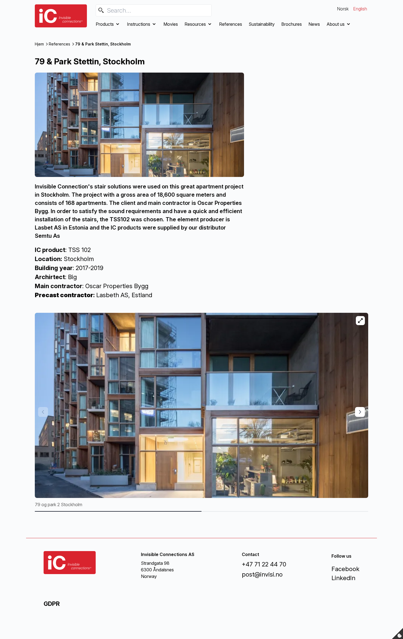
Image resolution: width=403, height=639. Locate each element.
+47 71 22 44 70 (264, 564)
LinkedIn (343, 577)
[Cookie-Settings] (397, 633)
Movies (170, 24)
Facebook (345, 568)
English (360, 9)
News (314, 24)
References (230, 24)
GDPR (52, 603)
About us (336, 24)
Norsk (343, 9)
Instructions (138, 24)
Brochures (291, 24)
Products (105, 24)
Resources (195, 24)
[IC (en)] (61, 15)
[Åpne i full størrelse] (360, 320)
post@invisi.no (262, 574)
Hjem (39, 44)
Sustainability (262, 24)
